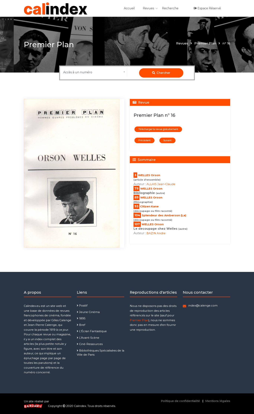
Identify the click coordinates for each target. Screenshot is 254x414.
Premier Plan (205, 43)
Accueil (129, 8)
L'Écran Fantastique (92, 331)
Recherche (170, 8)
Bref (81, 325)
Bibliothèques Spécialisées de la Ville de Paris (100, 353)
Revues (148, 8)
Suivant (167, 140)
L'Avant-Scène (88, 337)
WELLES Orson (149, 175)
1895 (82, 318)
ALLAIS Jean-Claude (161, 184)
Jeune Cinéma (89, 312)
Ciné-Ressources (90, 344)
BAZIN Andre (156, 233)
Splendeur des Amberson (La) (164, 215)
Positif (82, 305)
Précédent (144, 140)
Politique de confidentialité (180, 401)
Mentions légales (217, 401)
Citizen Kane (149, 206)
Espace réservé (209, 8)
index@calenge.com (203, 305)
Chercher (163, 73)
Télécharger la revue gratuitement (158, 129)
